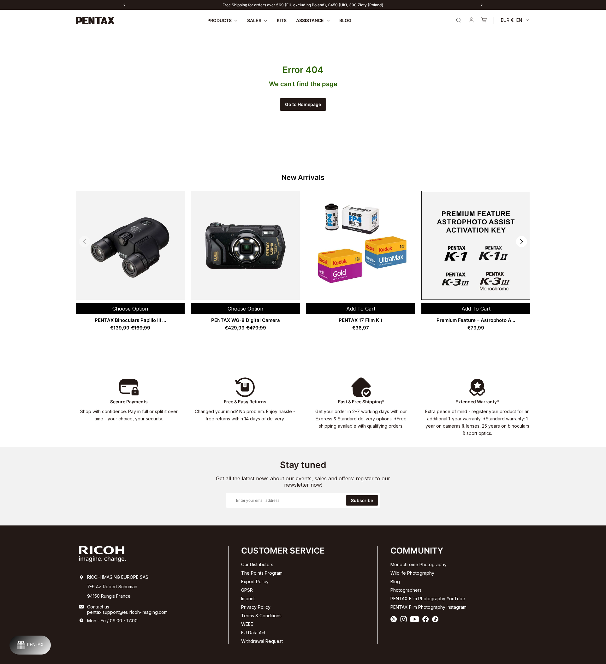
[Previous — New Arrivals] (84, 241)
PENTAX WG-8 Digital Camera (245, 320)
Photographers (406, 590)
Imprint (248, 598)
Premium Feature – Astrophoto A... (476, 320)
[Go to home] (95, 20)
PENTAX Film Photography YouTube (427, 598)
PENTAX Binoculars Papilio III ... (130, 320)
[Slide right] (481, 4)
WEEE (247, 624)
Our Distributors (257, 564)
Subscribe (362, 500)
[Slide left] (124, 4)
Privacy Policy (255, 607)
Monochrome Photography (418, 564)
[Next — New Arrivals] (521, 241)
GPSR (247, 590)
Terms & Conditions (261, 615)
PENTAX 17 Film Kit (361, 320)
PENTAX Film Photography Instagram (428, 607)
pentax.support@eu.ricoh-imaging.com (127, 612)
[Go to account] (471, 20)
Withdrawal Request (262, 641)
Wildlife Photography (412, 573)
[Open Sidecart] (484, 20)
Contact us (98, 606)
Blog (395, 581)
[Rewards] (30, 645)
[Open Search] (458, 20)
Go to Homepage (303, 104)
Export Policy (255, 581)
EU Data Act (253, 632)
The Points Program (261, 573)
